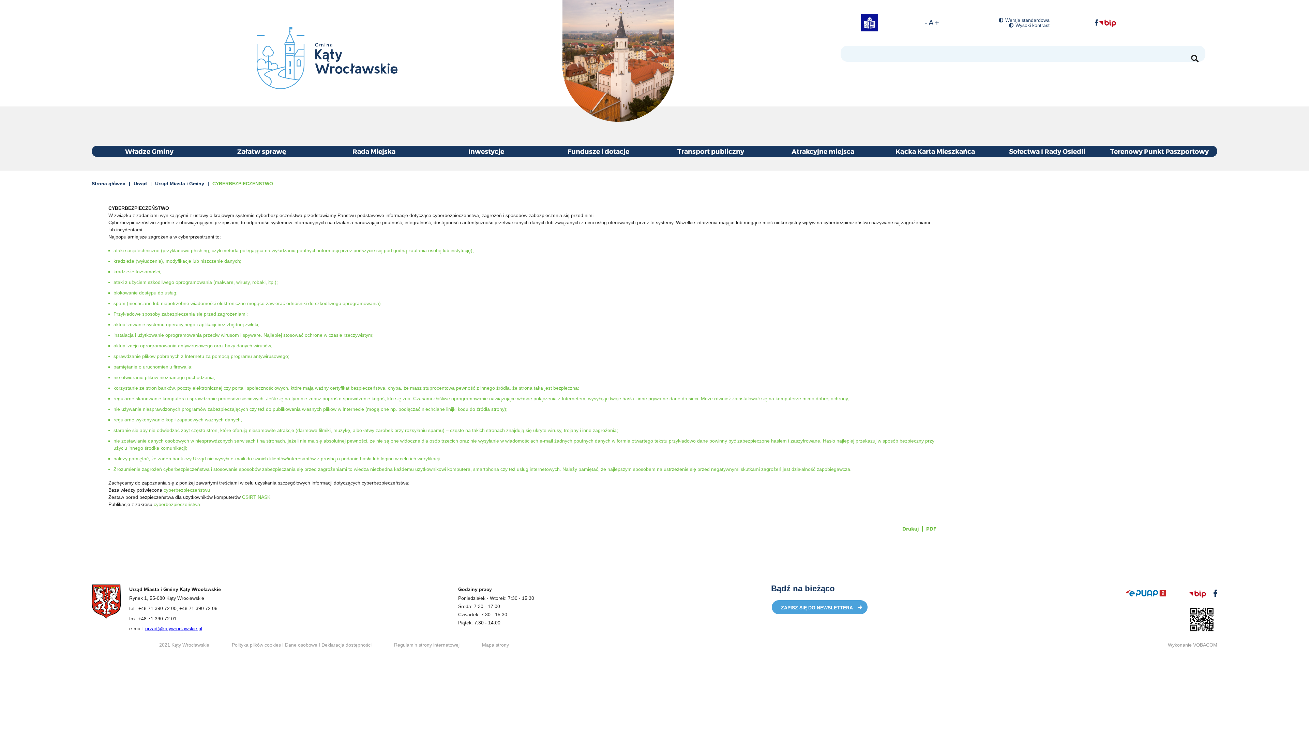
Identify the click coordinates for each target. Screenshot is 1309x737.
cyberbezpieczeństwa (177, 504)
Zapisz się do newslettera (817, 607)
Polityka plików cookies (256, 645)
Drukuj (910, 529)
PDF (931, 529)
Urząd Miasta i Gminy (179, 183)
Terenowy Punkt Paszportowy (1159, 151)
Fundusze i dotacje (598, 151)
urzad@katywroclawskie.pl (173, 628)
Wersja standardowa (1027, 20)
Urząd (140, 183)
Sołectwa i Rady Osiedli (1047, 151)
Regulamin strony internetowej (427, 645)
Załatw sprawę (261, 151)
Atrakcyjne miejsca (823, 151)
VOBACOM (1205, 645)
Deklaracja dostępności (346, 645)
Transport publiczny (710, 151)
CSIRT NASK (256, 497)
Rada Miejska (373, 151)
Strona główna (108, 183)
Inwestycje (486, 151)
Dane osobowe (301, 645)
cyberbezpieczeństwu (187, 490)
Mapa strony (495, 645)
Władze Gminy (149, 151)
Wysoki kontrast (1032, 25)
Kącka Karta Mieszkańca (935, 151)
